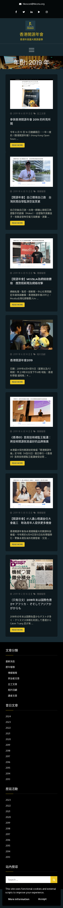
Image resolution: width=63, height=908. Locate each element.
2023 (8, 722)
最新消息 (10, 661)
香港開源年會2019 (21, 360)
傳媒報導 (41, 191)
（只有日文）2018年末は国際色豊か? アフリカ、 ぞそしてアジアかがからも (31, 604)
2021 (8, 733)
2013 (8, 779)
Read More (17, 145)
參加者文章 (13, 678)
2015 (8, 767)
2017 (8, 756)
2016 (8, 762)
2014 (8, 773)
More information (18, 899)
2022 (8, 727)
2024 (8, 716)
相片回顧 (41, 354)
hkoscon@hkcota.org (33, 3)
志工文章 (41, 113)
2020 (8, 739)
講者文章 (12, 695)
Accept (42, 899)
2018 (8, 750)
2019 (8, 744)
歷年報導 (10, 667)
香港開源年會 (31, 34)
